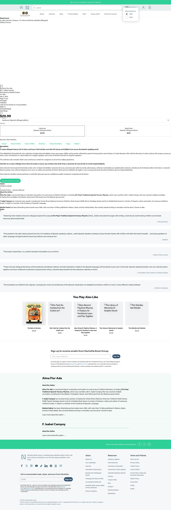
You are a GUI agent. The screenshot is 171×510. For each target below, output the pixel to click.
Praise (2, 209)
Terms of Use (134, 459)
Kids (84, 14)
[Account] (143, 7)
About (42, 14)
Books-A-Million (30, 144)
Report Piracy (134, 478)
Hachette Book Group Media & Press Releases (95, 486)
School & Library (110, 14)
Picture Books (73, 14)
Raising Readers (113, 490)
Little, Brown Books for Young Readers (13, 105)
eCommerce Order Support (117, 469)
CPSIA (132, 485)
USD (131, 14)
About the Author (6, 192)
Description (4, 146)
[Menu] (21, 7)
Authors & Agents (113, 459)
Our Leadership (91, 462)
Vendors (110, 486)
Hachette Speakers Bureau (116, 473)
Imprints (52, 14)
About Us (89, 459)
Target (68, 144)
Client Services (113, 462)
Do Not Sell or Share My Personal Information (138, 474)
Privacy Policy (134, 462)
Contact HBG (112, 480)
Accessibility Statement (93, 482)
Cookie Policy (134, 466)
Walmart (76, 144)
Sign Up (116, 356)
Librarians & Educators (115, 466)
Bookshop (42, 144)
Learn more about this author (53, 414)
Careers (110, 476)
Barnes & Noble (16, 144)
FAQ (109, 483)
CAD (131, 17)
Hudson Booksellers (56, 144)
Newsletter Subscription (93, 469)
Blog (61, 14)
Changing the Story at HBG (94, 478)
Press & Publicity (91, 491)
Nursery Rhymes (18, 190)
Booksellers (111, 493)
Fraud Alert (134, 482)
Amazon (4, 144)
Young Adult (95, 14)
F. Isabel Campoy (54, 424)
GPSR (132, 489)
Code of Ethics (135, 469)
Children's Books (6, 186)
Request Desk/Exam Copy (10, 181)
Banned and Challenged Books (93, 474)
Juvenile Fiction (5, 190)
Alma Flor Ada (7, 88)
